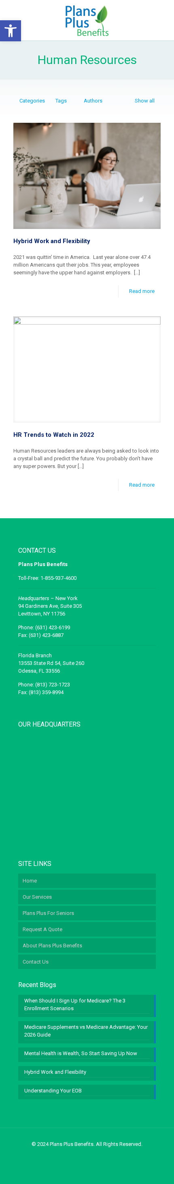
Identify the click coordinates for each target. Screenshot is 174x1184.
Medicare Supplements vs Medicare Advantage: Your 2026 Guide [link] (86, 1031)
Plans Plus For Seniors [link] (48, 913)
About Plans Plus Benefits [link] (52, 945)
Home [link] (30, 881)
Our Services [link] (37, 897)
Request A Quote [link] (42, 929)
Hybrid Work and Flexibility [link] (51, 241)
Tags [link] (61, 101)
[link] (10, 30)
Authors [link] (93, 101)
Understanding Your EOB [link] (53, 1091)
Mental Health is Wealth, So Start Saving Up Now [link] (80, 1053)
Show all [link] (145, 101)
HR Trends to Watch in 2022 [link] (53, 434)
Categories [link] (32, 101)
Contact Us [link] (36, 962)
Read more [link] (142, 291)
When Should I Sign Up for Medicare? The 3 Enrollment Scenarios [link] (74, 1004)
